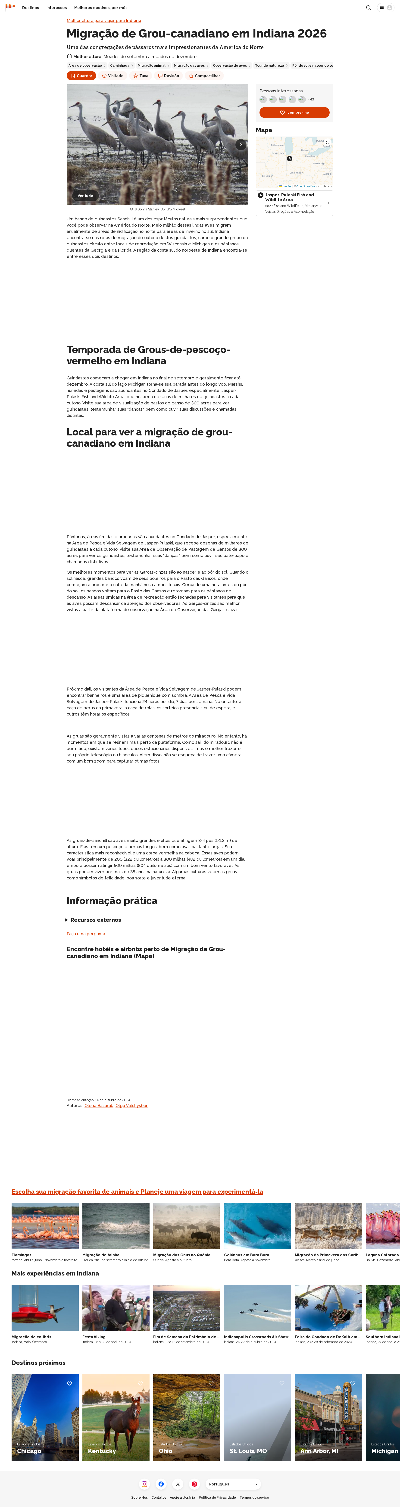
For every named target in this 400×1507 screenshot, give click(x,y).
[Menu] (385, 7)
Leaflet (287, 186)
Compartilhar (207, 76)
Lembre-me (298, 112)
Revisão (171, 76)
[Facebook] (161, 1484)
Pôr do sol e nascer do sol (313, 65)
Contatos (158, 1497)
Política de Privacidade (217, 1497)
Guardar (84, 76)
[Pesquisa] (368, 7)
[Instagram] (144, 1484)
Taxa (143, 76)
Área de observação (85, 65)
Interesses (57, 8)
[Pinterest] (194, 1484)
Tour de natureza (269, 65)
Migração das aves (189, 65)
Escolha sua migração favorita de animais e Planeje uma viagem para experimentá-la (137, 1191)
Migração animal (152, 65)
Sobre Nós (139, 1497)
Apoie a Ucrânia (182, 1497)
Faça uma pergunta (86, 933)
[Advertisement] (157, 296)
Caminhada (119, 65)
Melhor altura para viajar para (104, 20)
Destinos (30, 8)
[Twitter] (177, 1484)
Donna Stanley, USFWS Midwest (161, 209)
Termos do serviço (254, 1497)
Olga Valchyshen (132, 1105)
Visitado (116, 76)
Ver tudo (85, 196)
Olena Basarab (98, 1105)
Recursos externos (95, 919)
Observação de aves (230, 65)
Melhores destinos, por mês (101, 8)
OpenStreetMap (306, 186)
